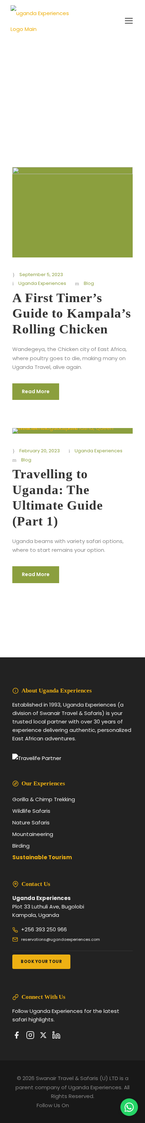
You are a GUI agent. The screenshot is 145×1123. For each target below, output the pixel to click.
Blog (89, 283)
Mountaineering (32, 834)
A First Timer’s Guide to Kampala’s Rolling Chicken (71, 313)
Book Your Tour (41, 961)
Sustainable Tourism (42, 857)
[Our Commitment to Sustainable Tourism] (36, 758)
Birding (21, 845)
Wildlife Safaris (31, 811)
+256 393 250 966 (44, 929)
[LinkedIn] (56, 1036)
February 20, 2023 (39, 450)
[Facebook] (16, 1036)
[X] (43, 1036)
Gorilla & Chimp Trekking (43, 799)
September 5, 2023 (41, 274)
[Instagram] (30, 1036)
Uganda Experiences (42, 283)
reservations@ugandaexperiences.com (60, 939)
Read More (36, 391)
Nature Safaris (31, 822)
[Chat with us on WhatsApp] (129, 1107)
